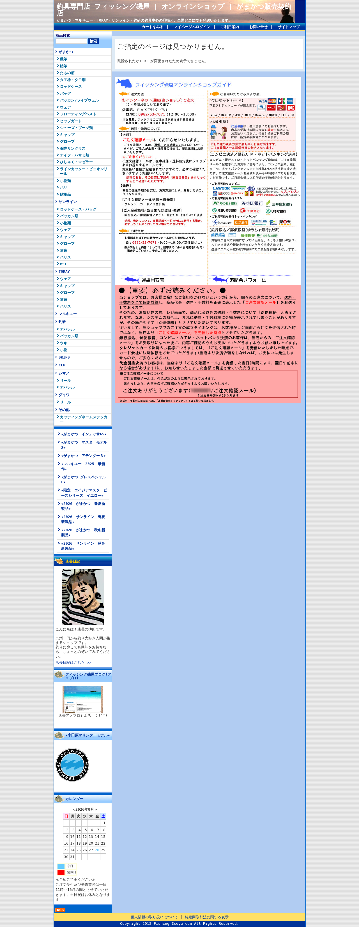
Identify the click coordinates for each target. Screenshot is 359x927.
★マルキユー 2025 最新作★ (83, 466)
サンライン (68, 202)
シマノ (64, 373)
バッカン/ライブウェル (79, 100)
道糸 (63, 250)
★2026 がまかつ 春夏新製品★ (83, 506)
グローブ (67, 141)
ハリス (65, 257)
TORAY (64, 271)
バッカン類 (69, 216)
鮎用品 (65, 194)
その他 (64, 410)
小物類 (65, 181)
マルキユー (68, 314)
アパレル (67, 329)
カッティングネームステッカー (83, 419)
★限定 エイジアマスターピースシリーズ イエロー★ (84, 492)
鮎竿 (63, 66)
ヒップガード (71, 121)
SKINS (64, 357)
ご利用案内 (230, 27)
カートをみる (153, 27)
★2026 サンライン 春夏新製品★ (83, 519)
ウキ (63, 343)
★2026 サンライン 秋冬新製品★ (83, 546)
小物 (63, 350)
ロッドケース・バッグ (78, 209)
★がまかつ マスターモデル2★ (84, 444)
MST (63, 264)
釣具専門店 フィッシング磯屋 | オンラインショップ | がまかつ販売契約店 (174, 10)
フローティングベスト (78, 114)
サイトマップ (289, 27)
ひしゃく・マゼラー (76, 162)
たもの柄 (67, 73)
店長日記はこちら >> (73, 662)
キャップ (67, 135)
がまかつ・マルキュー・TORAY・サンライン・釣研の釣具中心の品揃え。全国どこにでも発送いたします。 (144, 20)
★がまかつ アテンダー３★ (83, 456)
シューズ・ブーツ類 (76, 128)
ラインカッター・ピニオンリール (83, 171)
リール (65, 380)
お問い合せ (258, 27)
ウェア (65, 107)
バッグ (65, 93)
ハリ (63, 187)
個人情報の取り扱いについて (154, 917)
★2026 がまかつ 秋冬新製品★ (83, 532)
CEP (62, 365)
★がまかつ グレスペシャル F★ (83, 479)
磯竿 (63, 59)
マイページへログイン (192, 27)
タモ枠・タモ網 (73, 80)
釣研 (62, 322)
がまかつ (66, 52)
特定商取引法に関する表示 (207, 917)
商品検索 (63, 35)
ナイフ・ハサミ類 (74, 155)
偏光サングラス (73, 148)
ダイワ (64, 395)
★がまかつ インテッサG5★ (84, 434)
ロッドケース (71, 86)
